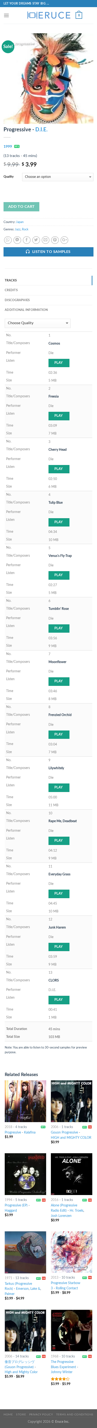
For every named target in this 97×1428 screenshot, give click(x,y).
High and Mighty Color (21, 1372)
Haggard (11, 1210)
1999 (8, 146)
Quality (9, 176)
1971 (8, 1278)
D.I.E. (41, 129)
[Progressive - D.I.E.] (48, 78)
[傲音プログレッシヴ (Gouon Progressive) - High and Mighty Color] (25, 1330)
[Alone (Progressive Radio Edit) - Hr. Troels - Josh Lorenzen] (71, 1174)
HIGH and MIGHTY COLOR (71, 1137)
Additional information (26, 309)
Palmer (10, 1294)
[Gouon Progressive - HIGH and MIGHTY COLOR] (71, 1101)
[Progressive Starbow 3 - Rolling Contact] (71, 1252)
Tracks (11, 280)
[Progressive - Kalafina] (25, 1101)
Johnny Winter (62, 1372)
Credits (11, 290)
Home (8, 1414)
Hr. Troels (76, 1210)
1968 (54, 1356)
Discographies (17, 300)
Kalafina (30, 1132)
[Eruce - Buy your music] (48, 15)
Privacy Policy (41, 1414)
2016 (54, 1200)
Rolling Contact (67, 1288)
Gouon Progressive (64, 1132)
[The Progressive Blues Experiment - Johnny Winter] (71, 1330)
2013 (54, 1277)
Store (21, 1414)
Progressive (13, 1132)
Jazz (17, 229)
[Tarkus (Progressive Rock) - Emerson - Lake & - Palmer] (25, 1252)
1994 (8, 1200)
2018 (8, 1127)
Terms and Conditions (74, 1414)
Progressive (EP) (16, 1205)
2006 (54, 1127)
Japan (20, 222)
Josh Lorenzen (61, 1216)
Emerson (22, 1288)
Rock (25, 229)
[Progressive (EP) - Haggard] (25, 1174)
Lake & (35, 1288)
